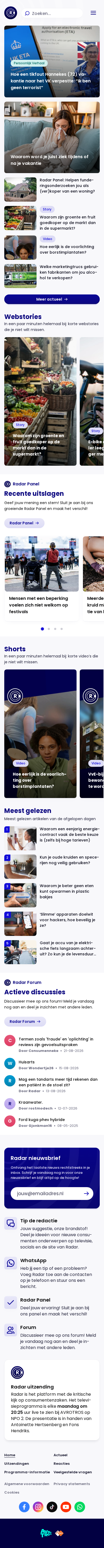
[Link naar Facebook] (24, 1507)
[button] (93, 12)
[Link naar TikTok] (52, 1507)
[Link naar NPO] (59, 1533)
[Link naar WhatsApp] (79, 1507)
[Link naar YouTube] (66, 1507)
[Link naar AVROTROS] (46, 1533)
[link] (52, 299)
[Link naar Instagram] (38, 1507)
